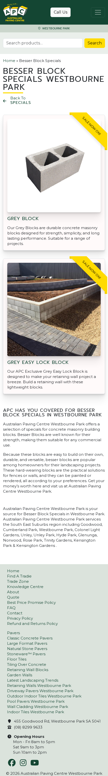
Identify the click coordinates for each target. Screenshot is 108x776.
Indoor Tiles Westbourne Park (35, 711)
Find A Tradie (19, 576)
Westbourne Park (55, 28)
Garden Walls (19, 675)
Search (95, 43)
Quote (13, 597)
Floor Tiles (16, 659)
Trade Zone (18, 581)
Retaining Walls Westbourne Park (39, 685)
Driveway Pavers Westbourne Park (40, 690)
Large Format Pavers (27, 643)
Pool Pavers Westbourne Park (36, 701)
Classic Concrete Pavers (29, 638)
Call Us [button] (60, 12)
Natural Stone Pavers (27, 648)
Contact (14, 613)
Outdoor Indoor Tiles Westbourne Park (44, 696)
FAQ (11, 607)
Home (9, 60)
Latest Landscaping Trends (32, 680)
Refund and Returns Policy (32, 623)
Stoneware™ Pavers (26, 654)
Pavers (13, 632)
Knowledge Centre (25, 586)
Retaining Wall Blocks (27, 669)
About (13, 592)
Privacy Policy (20, 618)
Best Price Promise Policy (31, 602)
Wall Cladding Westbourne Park (37, 706)
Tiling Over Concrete (26, 664)
